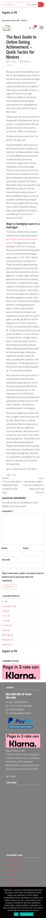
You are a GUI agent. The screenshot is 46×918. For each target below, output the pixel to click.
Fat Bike (5, 630)
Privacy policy (26, 914)
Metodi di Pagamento (14, 860)
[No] (43, 902)
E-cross (5, 615)
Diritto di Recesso (12, 884)
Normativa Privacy (12, 874)
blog (14, 474)
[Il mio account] (30, 28)
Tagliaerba (6, 644)
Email (25, 548)
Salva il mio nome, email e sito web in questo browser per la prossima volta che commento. (23, 577)
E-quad (4, 620)
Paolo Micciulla (25, 61)
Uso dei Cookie (11, 879)
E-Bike (4, 611)
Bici (3, 601)
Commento (8, 511)
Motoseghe (6, 634)
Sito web (6, 559)
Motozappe (6, 639)
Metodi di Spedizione (14, 865)
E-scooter (5, 625)
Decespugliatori (8, 606)
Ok (16, 914)
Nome (4, 548)
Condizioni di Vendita (13, 870)
